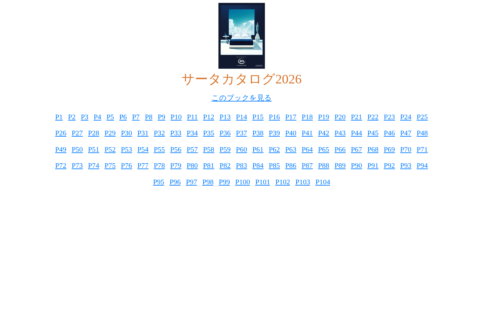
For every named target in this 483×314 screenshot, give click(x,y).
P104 (322, 182)
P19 (323, 117)
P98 (208, 182)
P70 (405, 149)
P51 (93, 149)
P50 (77, 149)
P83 (241, 165)
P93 (405, 165)
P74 (93, 165)
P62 (274, 149)
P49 (60, 149)
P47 (405, 133)
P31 (143, 133)
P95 (158, 182)
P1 (59, 117)
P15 (258, 117)
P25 (422, 117)
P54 (143, 149)
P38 (258, 133)
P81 (208, 165)
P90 (356, 165)
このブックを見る (242, 98)
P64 (307, 149)
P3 (84, 117)
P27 (77, 133)
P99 (224, 182)
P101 (262, 182)
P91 (373, 165)
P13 (225, 117)
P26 (60, 133)
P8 (148, 117)
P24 (405, 117)
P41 (307, 133)
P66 (340, 149)
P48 (422, 133)
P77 (143, 165)
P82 (225, 165)
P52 (110, 149)
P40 (290, 133)
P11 (192, 117)
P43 (340, 133)
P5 (110, 117)
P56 (175, 149)
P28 (93, 133)
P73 (77, 165)
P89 (340, 165)
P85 (274, 165)
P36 (225, 133)
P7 (136, 117)
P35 (208, 133)
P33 (175, 133)
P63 (290, 149)
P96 (175, 182)
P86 (290, 165)
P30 (126, 133)
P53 (126, 149)
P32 (159, 133)
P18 (307, 117)
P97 (191, 182)
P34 (192, 133)
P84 (258, 165)
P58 (208, 149)
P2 (72, 117)
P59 (225, 149)
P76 (126, 165)
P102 (282, 182)
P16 (274, 117)
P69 (389, 149)
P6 (123, 117)
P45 (373, 133)
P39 (274, 133)
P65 (323, 149)
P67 (356, 149)
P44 (356, 133)
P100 (242, 182)
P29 (110, 133)
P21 (356, 117)
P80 (192, 165)
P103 (302, 182)
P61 (258, 149)
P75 (110, 165)
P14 (241, 117)
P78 (159, 165)
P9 (161, 117)
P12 (208, 117)
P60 (241, 149)
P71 (422, 149)
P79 (175, 165)
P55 (159, 149)
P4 (97, 117)
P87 (307, 165)
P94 (422, 165)
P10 (176, 117)
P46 (389, 133)
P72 (60, 165)
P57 (192, 149)
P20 (340, 117)
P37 (241, 133)
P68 (373, 149)
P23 (389, 117)
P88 (323, 165)
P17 (290, 117)
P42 (323, 133)
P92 (389, 165)
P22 (373, 117)
